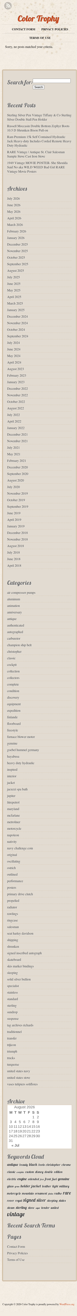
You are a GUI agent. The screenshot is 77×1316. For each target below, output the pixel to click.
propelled (13, 900)
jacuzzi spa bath (17, 789)
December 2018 (17, 532)
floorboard (14, 723)
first (42, 1179)
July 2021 (13, 447)
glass (10, 1186)
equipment (14, 704)
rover (10, 1201)
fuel (54, 1179)
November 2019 (17, 493)
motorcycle (14, 828)
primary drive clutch (20, 894)
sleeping (12, 972)
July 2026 (13, 198)
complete (13, 684)
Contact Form (23, 29)
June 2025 (13, 283)
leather (46, 1186)
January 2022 (16, 428)
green (17, 1186)
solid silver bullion (19, 979)
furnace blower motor (21, 737)
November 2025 (17, 251)
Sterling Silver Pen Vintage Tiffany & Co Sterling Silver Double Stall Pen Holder (39, 117)
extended (33, 1179)
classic (11, 658)
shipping (12, 940)
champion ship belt (19, 645)
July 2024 (13, 342)
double (49, 1172)
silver (41, 1200)
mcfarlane (13, 815)
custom (29, 1172)
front (48, 1179)
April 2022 (14, 421)
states (62, 1201)
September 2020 (17, 474)
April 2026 (14, 218)
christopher (14, 651)
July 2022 (13, 415)
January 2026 (16, 238)
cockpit (12, 664)
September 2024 (17, 336)
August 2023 (15, 369)
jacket (11, 782)
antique (12, 619)
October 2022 (16, 401)
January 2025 (16, 310)
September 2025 (17, 264)
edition (58, 1172)
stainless (12, 992)
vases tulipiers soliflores (22, 1084)
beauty (23, 1165)
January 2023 (16, 382)
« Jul (15, 1145)
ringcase (12, 920)
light (55, 1186)
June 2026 (13, 205)
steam (11, 1208)
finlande (12, 717)
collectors (13, 678)
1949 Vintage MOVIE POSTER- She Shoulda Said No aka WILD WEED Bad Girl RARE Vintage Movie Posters (37, 167)
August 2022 (15, 408)
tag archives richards (20, 1025)
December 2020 (17, 467)
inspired (12, 769)
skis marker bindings (20, 966)
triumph (12, 1051)
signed (29, 1200)
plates (50, 1193)
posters (11, 887)
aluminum (13, 599)
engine (22, 1179)
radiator (12, 907)
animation (13, 605)
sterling (12, 1005)
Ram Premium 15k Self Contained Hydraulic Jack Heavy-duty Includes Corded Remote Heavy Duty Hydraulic (39, 141)
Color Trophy (38, 18)
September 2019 (17, 506)
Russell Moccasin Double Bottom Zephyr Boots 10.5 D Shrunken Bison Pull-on (38, 128)
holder (25, 1186)
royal (18, 1201)
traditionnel (14, 1031)
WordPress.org (66, 1304)
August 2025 (15, 270)
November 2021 (17, 441)
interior (11, 776)
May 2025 (13, 290)
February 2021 (16, 460)
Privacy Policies (54, 29)
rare (67, 1193)
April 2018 (14, 565)
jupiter (11, 795)
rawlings (12, 913)
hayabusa (13, 756)
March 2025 (15, 303)
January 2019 (16, 526)
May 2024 (13, 356)
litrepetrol (13, 802)
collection (13, 671)
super (38, 1208)
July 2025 (13, 277)
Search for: (20, 82)
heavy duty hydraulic (20, 763)
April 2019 (14, 519)
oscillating (13, 861)
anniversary (14, 612)
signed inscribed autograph (24, 953)
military (64, 1186)
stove (31, 1208)
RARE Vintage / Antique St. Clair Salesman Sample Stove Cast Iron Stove (36, 154)
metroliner (13, 822)
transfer (12, 1038)
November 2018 (17, 539)
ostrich (11, 868)
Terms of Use (40, 38)
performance (15, 881)
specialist (13, 986)
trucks (11, 1058)
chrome (66, 1165)
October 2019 (16, 500)
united (55, 1208)
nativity (12, 841)
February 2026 (16, 231)
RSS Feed (8, 6)
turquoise (13, 1064)
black (33, 1164)
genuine (12, 743)
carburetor (13, 638)
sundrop (12, 1012)
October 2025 (16, 257)
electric (11, 1179)
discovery (13, 697)
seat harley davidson (20, 933)
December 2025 (17, 244)
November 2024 (17, 323)
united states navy (18, 1071)
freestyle (12, 730)
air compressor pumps (21, 592)
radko (58, 1193)
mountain (28, 1193)
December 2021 (17, 434)
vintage (16, 1214)
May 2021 (13, 454)
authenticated (15, 625)
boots (41, 1165)
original (12, 854)
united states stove (18, 1077)
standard (12, 999)
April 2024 (14, 362)
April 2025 (14, 297)
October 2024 (16, 329)
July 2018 (13, 552)
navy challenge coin (20, 848)
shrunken (13, 946)
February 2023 (16, 375)
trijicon (11, 1045)
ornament (41, 1193)
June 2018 (13, 559)
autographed (15, 632)
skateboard (14, 959)
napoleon (13, 835)
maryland (13, 809)
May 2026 (13, 211)
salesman (13, 927)
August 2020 (15, 480)
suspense (13, 1018)
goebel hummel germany (23, 750)
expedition (13, 710)
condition (13, 691)
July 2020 (13, 487)
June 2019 (13, 513)
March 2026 (15, 224)
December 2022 (17, 388)
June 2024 (13, 349)
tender (45, 1208)
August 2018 (15, 546)
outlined (12, 874)
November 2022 (17, 395)
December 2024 (17, 316)
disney (39, 1172)
